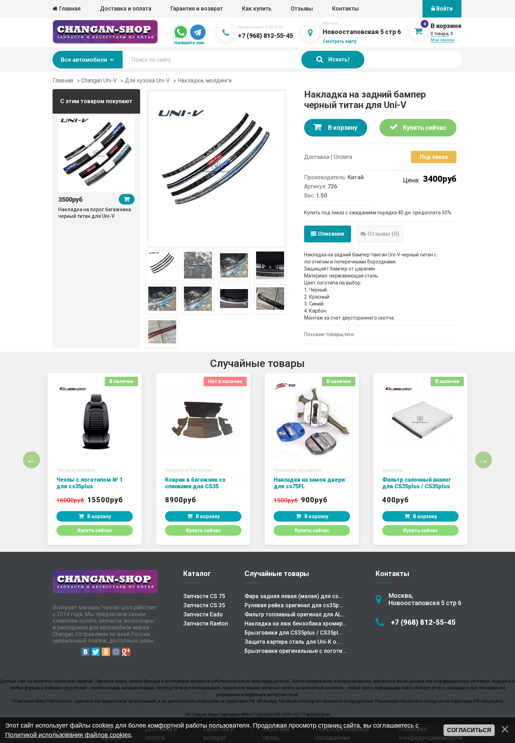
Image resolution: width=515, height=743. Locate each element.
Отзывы (302, 8)
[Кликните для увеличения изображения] (216, 168)
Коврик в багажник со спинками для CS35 (195, 483)
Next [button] (483, 460)
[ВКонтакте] (85, 652)
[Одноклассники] (106, 652)
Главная (69, 8)
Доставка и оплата (125, 8)
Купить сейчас (423, 127)
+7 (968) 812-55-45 (265, 35)
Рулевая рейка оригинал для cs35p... (294, 605)
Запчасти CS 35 (204, 605)
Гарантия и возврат (197, 8)
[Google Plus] (126, 652)
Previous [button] (31, 460)
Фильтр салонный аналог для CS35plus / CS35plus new (416, 486)
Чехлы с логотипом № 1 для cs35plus (89, 483)
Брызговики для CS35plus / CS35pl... (293, 632)
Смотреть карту (339, 41)
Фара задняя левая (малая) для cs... (294, 596)
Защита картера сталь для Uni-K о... (293, 641)
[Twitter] (95, 652)
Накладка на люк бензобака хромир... (296, 623)
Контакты (345, 8)
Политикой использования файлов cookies (68, 734)
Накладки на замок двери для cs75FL (309, 483)
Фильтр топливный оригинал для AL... (295, 614)
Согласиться (469, 730)
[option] (96, 167)
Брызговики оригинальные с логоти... (295, 651)
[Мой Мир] (116, 652)
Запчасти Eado (203, 614)
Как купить (257, 8)
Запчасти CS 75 (204, 596)
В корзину (342, 127)
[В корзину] (127, 199)
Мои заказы (442, 40)
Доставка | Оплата (328, 157)
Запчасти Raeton (205, 623)
